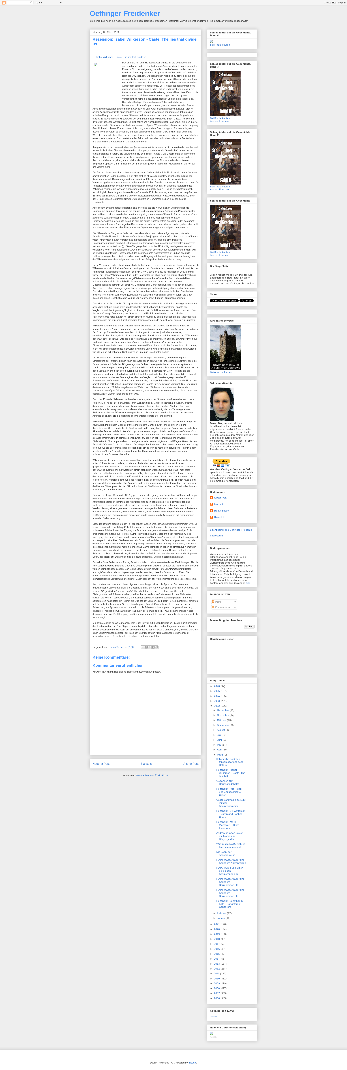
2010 (217, 978)
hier (248, 582)
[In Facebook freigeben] (153, 647)
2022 (217, 705)
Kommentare (222, 607)
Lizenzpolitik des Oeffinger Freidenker (231, 529)
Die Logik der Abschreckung (225, 853)
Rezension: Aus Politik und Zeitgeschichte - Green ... (229, 791)
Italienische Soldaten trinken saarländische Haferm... (229, 762)
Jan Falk (218, 504)
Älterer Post (190, 763)
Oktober (222, 720)
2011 (217, 973)
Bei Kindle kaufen (220, 44)
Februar (222, 913)
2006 (217, 998)
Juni (219, 739)
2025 (217, 691)
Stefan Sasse (221, 510)
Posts (217, 601)
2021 (217, 924)
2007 (217, 993)
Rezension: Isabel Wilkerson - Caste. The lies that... (230, 772)
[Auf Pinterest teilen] (156, 647)
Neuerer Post (101, 763)
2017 (217, 943)
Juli (219, 734)
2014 (217, 958)
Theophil (219, 517)
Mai (219, 744)
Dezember (223, 710)
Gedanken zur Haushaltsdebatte (227, 782)
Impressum (216, 535)
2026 (217, 686)
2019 (217, 934)
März (220, 754)
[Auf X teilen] (150, 647)
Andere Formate (219, 121)
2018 (217, 939)
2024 (217, 696)
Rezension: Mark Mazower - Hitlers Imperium (227, 824)
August (221, 729)
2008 (217, 988)
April (220, 749)
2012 (217, 968)
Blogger (192, 1062)
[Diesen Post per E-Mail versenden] (143, 647)
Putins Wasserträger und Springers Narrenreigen (231, 861)
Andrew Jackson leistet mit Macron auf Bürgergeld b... (229, 835)
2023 (217, 700)
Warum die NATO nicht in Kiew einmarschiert (230, 845)
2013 (217, 963)
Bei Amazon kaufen (221, 372)
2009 (217, 983)
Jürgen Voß (220, 497)
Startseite (146, 763)
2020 (217, 929)
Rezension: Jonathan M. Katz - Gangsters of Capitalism (230, 903)
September (223, 725)
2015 (217, 953)
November (223, 715)
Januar (221, 918)
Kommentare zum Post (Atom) (152, 775)
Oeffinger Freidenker (125, 13)
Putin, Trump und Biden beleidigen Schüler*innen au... (229, 870)
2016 (217, 948)
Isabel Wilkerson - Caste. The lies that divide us (121, 57)
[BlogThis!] (146, 647)
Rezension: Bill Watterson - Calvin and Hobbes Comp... (230, 813)
